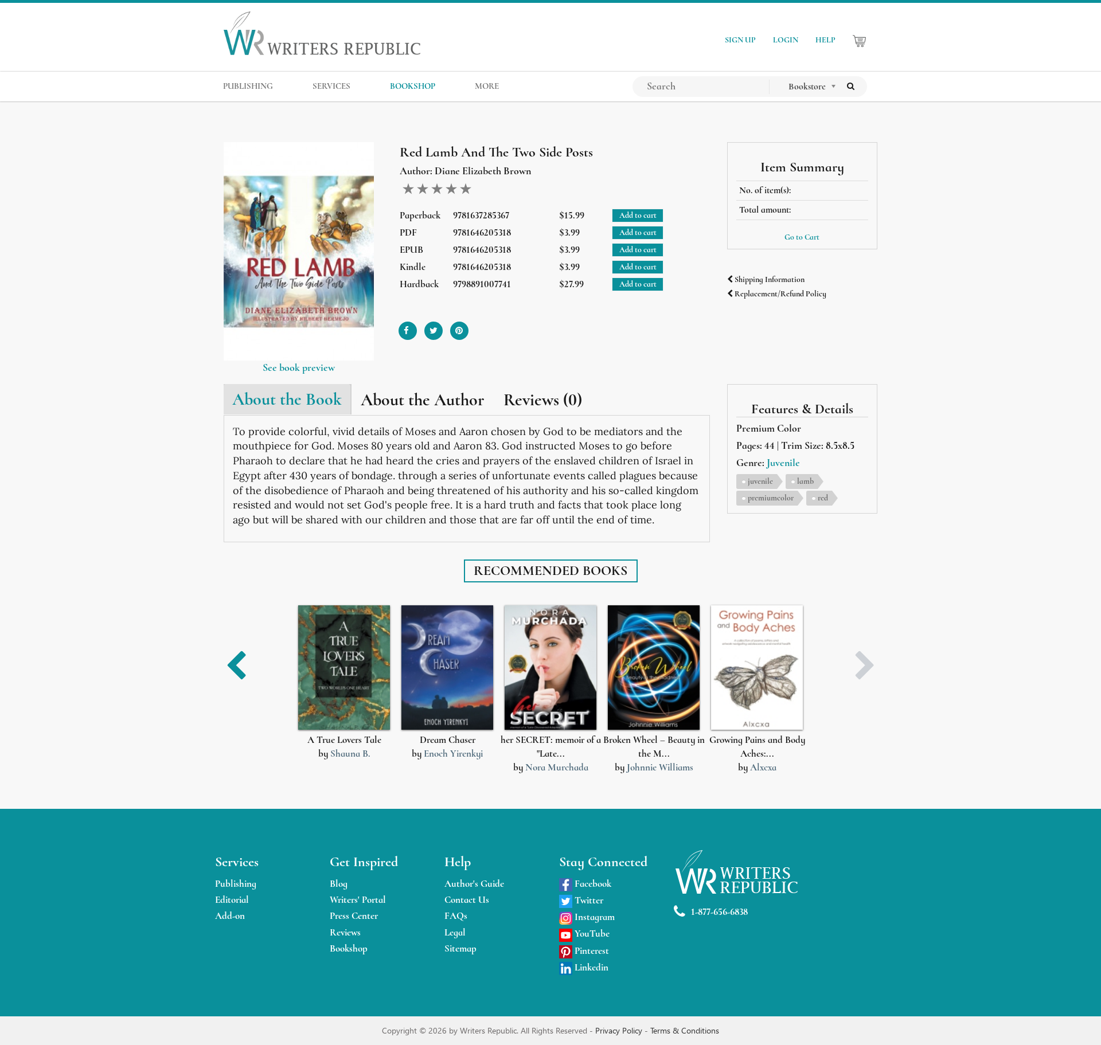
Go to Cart (801, 237)
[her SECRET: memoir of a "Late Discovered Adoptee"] (550, 667)
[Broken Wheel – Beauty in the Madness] (654, 667)
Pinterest (590, 951)
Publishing (235, 884)
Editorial (232, 900)
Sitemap (460, 948)
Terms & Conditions (684, 1030)
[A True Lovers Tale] (344, 667)
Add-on (230, 916)
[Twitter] (433, 326)
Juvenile (783, 462)
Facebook (591, 884)
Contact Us (466, 900)
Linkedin (590, 967)
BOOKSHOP (412, 86)
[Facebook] (408, 326)
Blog (339, 884)
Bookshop (349, 948)
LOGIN (785, 40)
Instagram (593, 917)
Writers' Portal (358, 900)
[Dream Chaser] (447, 667)
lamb (805, 481)
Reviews (345, 932)
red (823, 498)
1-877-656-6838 (719, 912)
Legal (455, 932)
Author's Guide (474, 884)
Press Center (354, 916)
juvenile (760, 481)
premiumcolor (771, 498)
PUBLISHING (248, 86)
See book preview (299, 367)
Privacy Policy (620, 1030)
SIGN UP (740, 40)
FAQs (455, 916)
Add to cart (638, 215)
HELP (825, 40)
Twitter (587, 900)
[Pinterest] (459, 326)
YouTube (591, 933)
